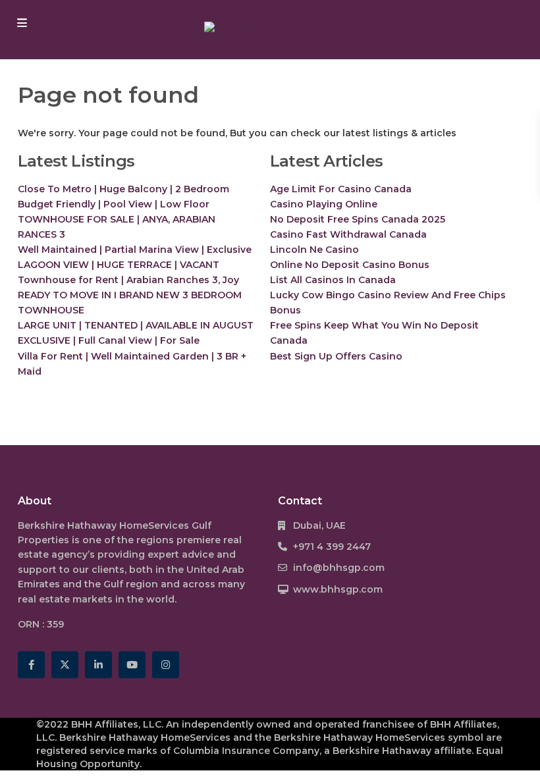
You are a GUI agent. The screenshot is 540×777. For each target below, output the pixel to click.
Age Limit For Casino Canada (341, 189)
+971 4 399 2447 (332, 546)
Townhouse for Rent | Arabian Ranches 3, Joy (128, 280)
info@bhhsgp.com (339, 568)
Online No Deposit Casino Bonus (349, 265)
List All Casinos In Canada (333, 280)
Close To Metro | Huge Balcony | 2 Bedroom (123, 189)
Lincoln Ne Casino (314, 249)
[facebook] (31, 664)
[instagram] (165, 664)
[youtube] (132, 664)
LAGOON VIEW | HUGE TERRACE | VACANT (118, 265)
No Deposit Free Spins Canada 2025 (357, 219)
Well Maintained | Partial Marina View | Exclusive (135, 249)
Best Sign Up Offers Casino (336, 356)
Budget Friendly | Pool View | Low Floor (113, 204)
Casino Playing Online (323, 204)
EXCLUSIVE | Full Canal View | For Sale (109, 340)
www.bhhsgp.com (338, 589)
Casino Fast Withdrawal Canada (348, 234)
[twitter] (64, 664)
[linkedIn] (98, 664)
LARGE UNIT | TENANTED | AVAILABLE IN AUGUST (136, 325)
